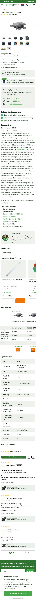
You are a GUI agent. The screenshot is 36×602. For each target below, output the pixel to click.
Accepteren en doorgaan (18, 593)
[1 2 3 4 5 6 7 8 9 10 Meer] (8, 300)
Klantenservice (30, 1)
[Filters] (29, 457)
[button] (4, 14)
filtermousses (21, 150)
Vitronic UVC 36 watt (9, 216)
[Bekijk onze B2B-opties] (4, 74)
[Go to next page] (28, 553)
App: (13, 101)
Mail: (14, 104)
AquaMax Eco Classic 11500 (12, 219)
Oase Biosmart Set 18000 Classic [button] (16, 546)
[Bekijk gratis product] (4, 82)
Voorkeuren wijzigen (18, 598)
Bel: (13, 98)
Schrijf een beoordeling (14, 457)
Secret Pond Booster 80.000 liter (13, 214)
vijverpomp (29, 140)
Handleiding (7, 253)
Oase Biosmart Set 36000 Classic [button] (16, 488)
